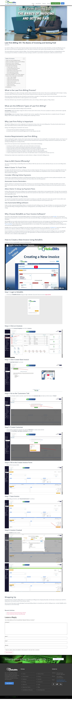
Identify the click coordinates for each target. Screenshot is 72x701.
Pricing (48, 3)
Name (6, 636)
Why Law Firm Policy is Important (12, 63)
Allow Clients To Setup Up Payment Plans (15, 70)
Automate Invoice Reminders (13, 69)
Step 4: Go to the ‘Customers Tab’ (13, 80)
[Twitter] (57, 684)
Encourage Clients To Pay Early (13, 71)
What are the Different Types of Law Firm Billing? (15, 61)
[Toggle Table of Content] (23, 59)
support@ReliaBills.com (61, 681)
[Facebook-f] (53, 684)
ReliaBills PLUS (53, 227)
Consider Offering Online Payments (14, 68)
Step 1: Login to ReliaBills (12, 77)
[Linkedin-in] (60, 684)
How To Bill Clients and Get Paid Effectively (16, 614)
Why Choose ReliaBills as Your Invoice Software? (15, 74)
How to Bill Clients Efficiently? (11, 65)
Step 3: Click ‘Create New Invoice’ (13, 79)
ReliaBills (55, 216)
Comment (7, 622)
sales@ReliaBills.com (60, 680)
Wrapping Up (8, 87)
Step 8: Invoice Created (12, 85)
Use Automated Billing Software (13, 73)
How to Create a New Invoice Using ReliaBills (14, 75)
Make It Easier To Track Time (12, 67)
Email (6, 640)
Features (44, 3)
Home (33, 3)
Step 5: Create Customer (12, 82)
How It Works (38, 3)
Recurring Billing (8, 224)
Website (6, 645)
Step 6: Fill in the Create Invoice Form (14, 83)
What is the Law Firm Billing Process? (13, 60)
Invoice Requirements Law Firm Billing (13, 64)
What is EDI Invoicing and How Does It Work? (16, 612)
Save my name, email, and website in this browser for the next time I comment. (22, 649)
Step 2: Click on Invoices (12, 78)
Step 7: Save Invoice (11, 84)
